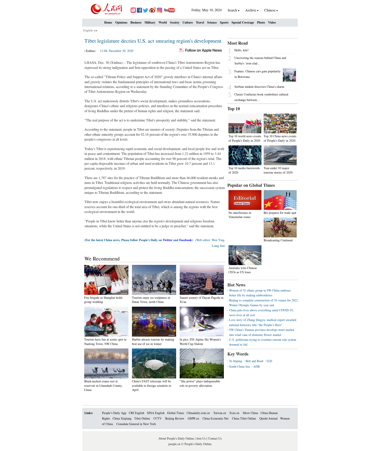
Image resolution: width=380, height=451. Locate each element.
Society (174, 22)
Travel (200, 22)
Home (108, 22)
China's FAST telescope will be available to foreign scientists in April (151, 385)
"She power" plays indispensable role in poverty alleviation (200, 383)
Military (149, 22)
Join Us (201, 438)
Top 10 (233, 108)
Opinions (121, 22)
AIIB (256, 366)
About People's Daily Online (176, 438)
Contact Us (215, 438)
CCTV (157, 418)
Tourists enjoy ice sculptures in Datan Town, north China (151, 299)
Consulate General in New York (136, 424)
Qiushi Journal (268, 418)
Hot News (236, 285)
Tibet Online (142, 418)
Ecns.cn (234, 413)
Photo (261, 22)
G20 (269, 361)
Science (212, 22)
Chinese (270, 10)
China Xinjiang (122, 418)
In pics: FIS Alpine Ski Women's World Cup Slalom (200, 341)
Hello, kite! (241, 50)
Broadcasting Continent (278, 240)
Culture (188, 22)
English (88, 30)
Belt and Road (254, 361)
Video (272, 22)
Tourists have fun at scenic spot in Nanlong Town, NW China (105, 341)
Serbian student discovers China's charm (259, 86)
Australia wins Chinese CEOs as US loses (242, 270)
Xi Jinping (235, 361)
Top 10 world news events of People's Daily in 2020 (244, 138)
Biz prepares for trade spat (280, 213)
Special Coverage (243, 22)
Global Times (175, 413)
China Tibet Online (244, 418)
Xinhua (90, 51)
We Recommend (102, 258)
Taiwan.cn (219, 413)
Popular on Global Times (251, 185)
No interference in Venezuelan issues (239, 215)
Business (135, 22)
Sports (224, 22)
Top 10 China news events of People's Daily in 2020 (280, 138)
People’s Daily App (114, 413)
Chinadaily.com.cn (198, 413)
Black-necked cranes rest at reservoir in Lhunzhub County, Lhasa (103, 385)
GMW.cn (194, 418)
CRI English (136, 413)
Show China (250, 413)
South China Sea (239, 366)
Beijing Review (174, 418)
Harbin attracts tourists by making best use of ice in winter (153, 341)
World (163, 22)
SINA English (155, 413)
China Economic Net (215, 418)
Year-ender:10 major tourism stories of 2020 (278, 170)
